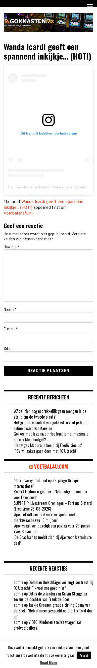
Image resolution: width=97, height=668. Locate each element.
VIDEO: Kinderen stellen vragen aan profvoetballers (48, 625)
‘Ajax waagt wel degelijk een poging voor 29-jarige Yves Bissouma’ (52, 528)
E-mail (10, 329)
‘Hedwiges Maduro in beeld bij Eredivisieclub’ (48, 445)
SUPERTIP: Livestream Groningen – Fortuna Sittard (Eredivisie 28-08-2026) (53, 506)
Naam (10, 309)
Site (7, 349)
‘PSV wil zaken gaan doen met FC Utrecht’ (45, 451)
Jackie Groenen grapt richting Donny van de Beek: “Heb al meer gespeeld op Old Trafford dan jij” (53, 610)
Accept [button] (84, 655)
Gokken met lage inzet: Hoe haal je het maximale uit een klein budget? (51, 437)
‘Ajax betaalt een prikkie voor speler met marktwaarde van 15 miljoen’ (44, 517)
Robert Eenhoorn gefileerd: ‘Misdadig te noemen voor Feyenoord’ (50, 494)
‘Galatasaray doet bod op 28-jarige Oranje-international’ (46, 483)
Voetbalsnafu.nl (18, 213)
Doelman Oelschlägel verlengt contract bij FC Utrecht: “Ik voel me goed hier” (53, 585)
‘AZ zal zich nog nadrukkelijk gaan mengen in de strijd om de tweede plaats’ (50, 414)
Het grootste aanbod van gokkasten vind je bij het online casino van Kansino (52, 425)
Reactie (11, 247)
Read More (48, 662)
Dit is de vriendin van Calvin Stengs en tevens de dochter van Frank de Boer (50, 596)
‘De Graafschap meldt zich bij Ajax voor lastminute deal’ (53, 540)
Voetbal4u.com (51, 466)
